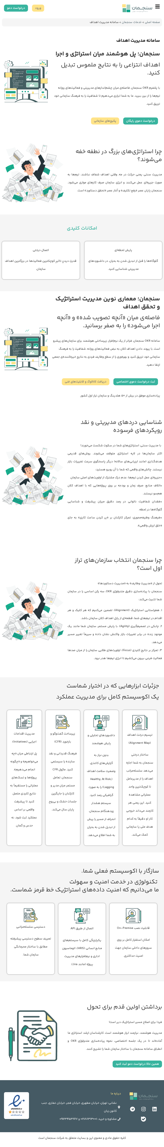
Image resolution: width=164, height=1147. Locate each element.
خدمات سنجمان (132, 22)
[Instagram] (144, 1109)
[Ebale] (144, 1119)
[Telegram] (133, 1109)
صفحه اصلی (152, 22)
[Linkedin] (155, 1109)
